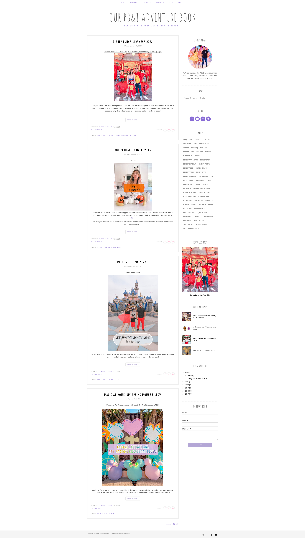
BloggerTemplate (124, 533)
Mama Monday (204, 196)
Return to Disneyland (132, 262)
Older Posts (171, 523)
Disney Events (204, 164)
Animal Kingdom (190, 144)
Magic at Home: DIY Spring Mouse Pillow (133, 394)
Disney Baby (205, 160)
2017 (187, 394)
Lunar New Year (128, 135)
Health (205, 184)
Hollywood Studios (201, 188)
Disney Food (188, 168)
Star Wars (187, 221)
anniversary (204, 144)
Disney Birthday (189, 164)
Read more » (133, 120)
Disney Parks (103, 135)
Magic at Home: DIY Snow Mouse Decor (204, 339)
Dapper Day (187, 156)
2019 (187, 388)
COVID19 (199, 152)
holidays (187, 188)
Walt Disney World (191, 229)
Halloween (116, 247)
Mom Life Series (189, 204)
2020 (187, 385)
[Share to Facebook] (165, 129)
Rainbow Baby (207, 217)
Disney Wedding (189, 176)
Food (107, 247)
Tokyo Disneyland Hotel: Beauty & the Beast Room (205, 317)
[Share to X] (169, 129)
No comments (96, 129)
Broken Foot (188, 152)
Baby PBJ (194, 148)
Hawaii (197, 184)
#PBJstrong (188, 140)
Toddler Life (188, 225)
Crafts (208, 152)
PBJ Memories (202, 213)
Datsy (197, 156)
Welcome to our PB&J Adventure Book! (204, 328)
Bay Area (203, 148)
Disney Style (201, 172)
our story (187, 209)
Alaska (207, 140)
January (190, 375)
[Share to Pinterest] (173, 129)
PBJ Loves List (188, 213)
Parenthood (199, 209)
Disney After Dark (190, 160)
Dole (133, 218)
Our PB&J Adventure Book (102, 533)
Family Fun (200, 180)
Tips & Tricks (199, 221)
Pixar (197, 217)
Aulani (186, 148)
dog (185, 180)
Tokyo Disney (201, 225)
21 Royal (198, 140)
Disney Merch (201, 168)
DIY (98, 247)
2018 (187, 391)
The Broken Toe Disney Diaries (204, 351)
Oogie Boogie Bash (205, 204)
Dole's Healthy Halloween (132, 150)
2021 (187, 382)
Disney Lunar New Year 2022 (133, 41)
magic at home (107, 514)
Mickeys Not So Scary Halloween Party (199, 200)
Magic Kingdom (189, 196)
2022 (187, 372)
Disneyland (114, 135)
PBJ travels (187, 217)
